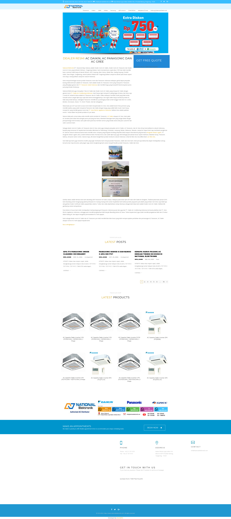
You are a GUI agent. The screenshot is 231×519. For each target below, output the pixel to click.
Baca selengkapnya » (69, 224)
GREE (99, 10)
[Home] (73, 6)
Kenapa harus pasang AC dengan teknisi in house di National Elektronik (148, 254)
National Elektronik (68, 68)
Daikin (93, 10)
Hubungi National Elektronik (159, 10)
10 (163, 282)
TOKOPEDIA (131, 10)
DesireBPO (120, 518)
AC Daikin (110, 116)
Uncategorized (89, 257)
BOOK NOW (153, 428)
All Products (122, 10)
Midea (106, 10)
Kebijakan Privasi (143, 10)
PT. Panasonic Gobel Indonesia (88, 85)
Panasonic (86, 10)
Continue (66, 270)
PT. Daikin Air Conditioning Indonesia (81, 93)
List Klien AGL (151, 137)
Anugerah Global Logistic (154, 132)
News (157, 259)
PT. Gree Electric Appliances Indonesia (100, 110)
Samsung (113, 10)
